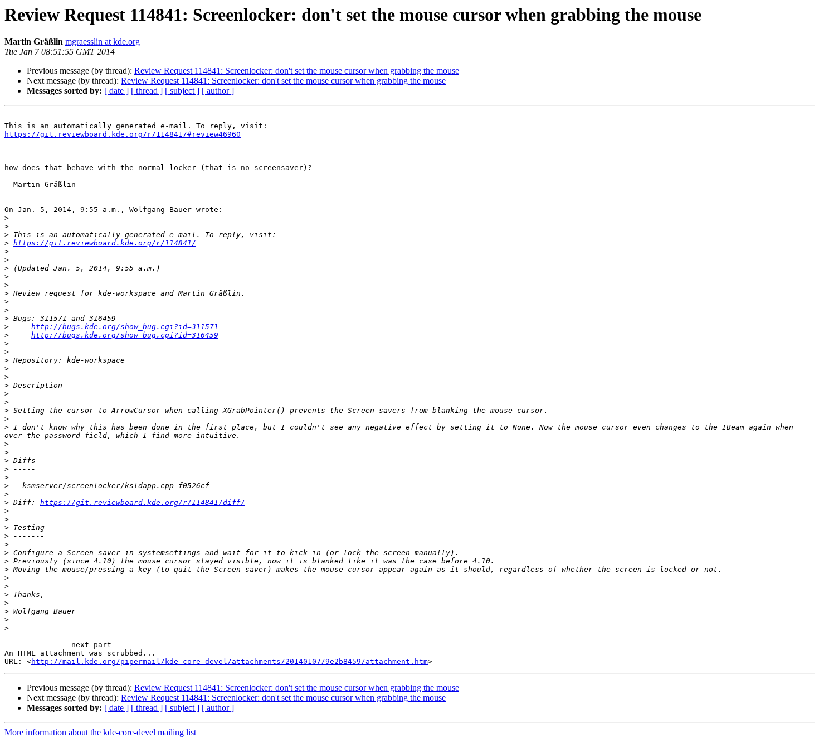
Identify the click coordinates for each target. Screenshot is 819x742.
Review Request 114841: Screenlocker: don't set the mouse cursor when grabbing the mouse (296, 70)
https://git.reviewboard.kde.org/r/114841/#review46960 (122, 134)
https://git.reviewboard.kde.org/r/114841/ (104, 243)
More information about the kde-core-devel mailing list (100, 732)
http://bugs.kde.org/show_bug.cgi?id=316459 (124, 335)
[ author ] (218, 90)
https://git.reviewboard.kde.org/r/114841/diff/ (142, 502)
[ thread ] (147, 90)
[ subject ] (182, 90)
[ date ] (116, 90)
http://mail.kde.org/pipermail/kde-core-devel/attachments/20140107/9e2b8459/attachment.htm (229, 661)
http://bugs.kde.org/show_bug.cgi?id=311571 (124, 326)
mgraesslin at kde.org (102, 41)
